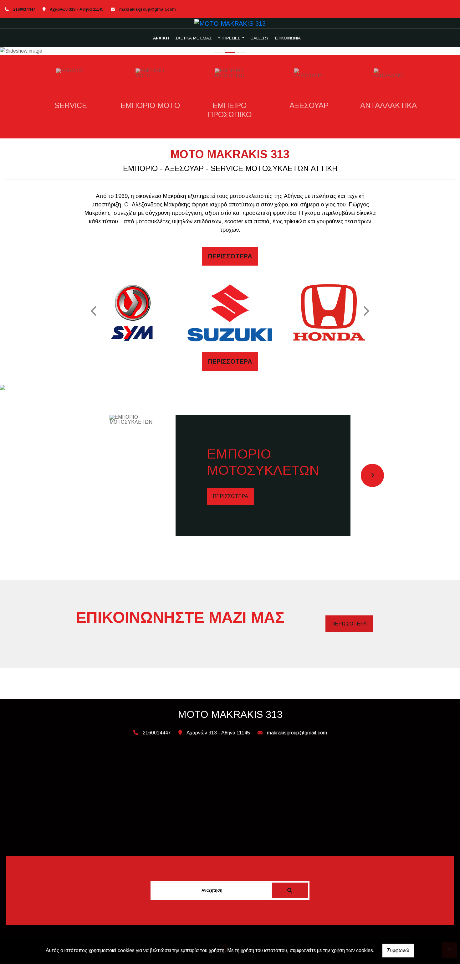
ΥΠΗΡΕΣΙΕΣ (229, 38)
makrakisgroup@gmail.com (147, 9)
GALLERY (259, 38)
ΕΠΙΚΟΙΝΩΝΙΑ (288, 38)
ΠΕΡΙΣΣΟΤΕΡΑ (230, 496)
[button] (34, 51)
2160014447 (24, 9)
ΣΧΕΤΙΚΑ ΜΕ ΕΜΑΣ (193, 38)
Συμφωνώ (398, 950)
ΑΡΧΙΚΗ (161, 38)
